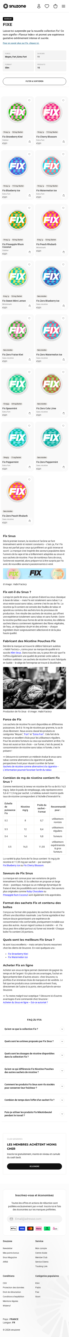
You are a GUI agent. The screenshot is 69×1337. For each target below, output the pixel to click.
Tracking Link (41, 1266)
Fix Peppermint (10, 462)
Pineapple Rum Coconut (15, 895)
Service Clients (41, 1262)
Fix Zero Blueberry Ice (47, 300)
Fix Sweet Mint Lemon (14, 300)
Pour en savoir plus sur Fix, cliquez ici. (21, 43)
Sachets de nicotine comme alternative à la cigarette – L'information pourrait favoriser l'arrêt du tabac (31, 768)
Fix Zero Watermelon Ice (49, 354)
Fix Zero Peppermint (47, 462)
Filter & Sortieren (34, 81)
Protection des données (13, 1287)
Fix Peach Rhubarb (46, 244)
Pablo (38, 1287)
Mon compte (41, 1248)
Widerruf (7, 1306)
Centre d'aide (41, 1253)
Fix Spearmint (9, 408)
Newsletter (7, 1248)
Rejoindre (34, 1166)
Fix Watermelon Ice (46, 190)
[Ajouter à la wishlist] (29, 100)
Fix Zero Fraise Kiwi (12, 354)
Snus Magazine (10, 1257)
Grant (37, 1296)
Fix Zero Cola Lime (46, 408)
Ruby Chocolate (35, 891)
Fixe (37, 1292)
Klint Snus (16, 652)
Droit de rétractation (12, 1292)
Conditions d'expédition (13, 1296)
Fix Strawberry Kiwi (12, 136)
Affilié (5, 1262)
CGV (5, 1283)
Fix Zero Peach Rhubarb (15, 515)
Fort (26, 734)
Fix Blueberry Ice (11, 190)
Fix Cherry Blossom (46, 136)
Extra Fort (38, 734)
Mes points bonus (11, 1253)
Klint (37, 1283)
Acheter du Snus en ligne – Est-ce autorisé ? (25, 1002)
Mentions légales (10, 1301)
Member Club (41, 1257)
